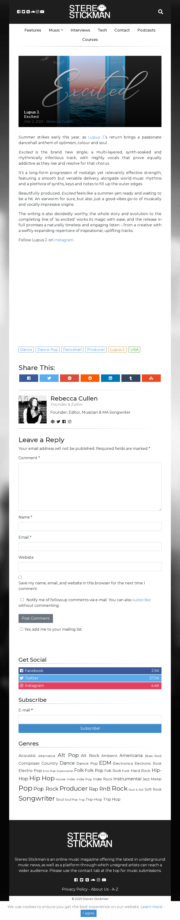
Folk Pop (94, 770)
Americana (131, 755)
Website (26, 557)
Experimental (65, 771)
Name (25, 517)
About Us (100, 889)
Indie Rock (102, 779)
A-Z (115, 889)
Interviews (80, 30)
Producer (74, 788)
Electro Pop (30, 770)
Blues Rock (153, 756)
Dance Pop (87, 763)
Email (25, 537)
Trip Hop (111, 799)
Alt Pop (68, 755)
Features (32, 30)
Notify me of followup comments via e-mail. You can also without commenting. (85, 603)
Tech (102, 30)
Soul (60, 799)
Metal (156, 779)
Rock (120, 788)
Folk (79, 770)
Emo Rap (49, 771)
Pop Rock (46, 789)
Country (49, 763)
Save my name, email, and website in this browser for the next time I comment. (82, 586)
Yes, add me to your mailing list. (53, 629)
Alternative (46, 756)
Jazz (146, 779)
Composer (29, 763)
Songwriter (37, 798)
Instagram (63, 240)
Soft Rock (153, 789)
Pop (25, 788)
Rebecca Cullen (59, 121)
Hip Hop (42, 778)
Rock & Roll (136, 789)
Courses (90, 39)
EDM (105, 763)
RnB (104, 788)
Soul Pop (71, 799)
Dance (67, 763)
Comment (29, 458)
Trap (82, 799)
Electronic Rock (148, 763)
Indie (71, 779)
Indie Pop (84, 779)
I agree (88, 913)
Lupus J (96, 137)
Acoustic (27, 755)
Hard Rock (141, 770)
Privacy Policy (75, 889)
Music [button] (54, 30)
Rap (93, 789)
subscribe (142, 600)
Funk (126, 771)
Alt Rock (90, 755)
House (61, 779)
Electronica (123, 763)
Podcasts (146, 30)
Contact (122, 30)
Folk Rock (112, 771)
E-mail (26, 710)
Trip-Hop (94, 799)
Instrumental (127, 778)
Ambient (109, 755)
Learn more (151, 907)
